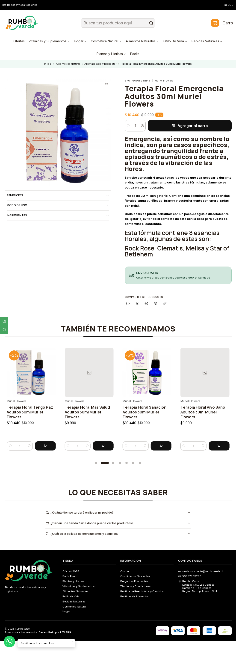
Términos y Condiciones (135, 586)
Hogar (66, 611)
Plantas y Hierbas (73, 581)
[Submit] (151, 23)
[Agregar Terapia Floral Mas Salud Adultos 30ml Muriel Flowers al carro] (57, 445)
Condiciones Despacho (135, 576)
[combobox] (118, 23)
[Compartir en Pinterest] (155, 303)
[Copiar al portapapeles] (164, 303)
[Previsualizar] (5, 371)
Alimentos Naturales (75, 591)
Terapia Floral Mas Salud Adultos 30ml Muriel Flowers (41, 411)
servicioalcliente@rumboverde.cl (202, 571)
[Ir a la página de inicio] (21, 23)
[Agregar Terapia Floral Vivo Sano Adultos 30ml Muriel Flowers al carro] (173, 445)
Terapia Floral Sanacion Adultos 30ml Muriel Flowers (99, 411)
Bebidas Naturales (73, 601)
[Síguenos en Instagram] (4, 321)
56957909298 (191, 576)
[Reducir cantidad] (128, 125)
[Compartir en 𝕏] (137, 303)
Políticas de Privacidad (134, 596)
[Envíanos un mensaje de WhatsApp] (9, 641)
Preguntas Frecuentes (134, 581)
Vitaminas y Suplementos (78, 586)
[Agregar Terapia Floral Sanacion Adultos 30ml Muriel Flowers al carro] (115, 445)
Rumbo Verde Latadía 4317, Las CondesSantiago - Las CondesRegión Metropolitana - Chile (200, 586)
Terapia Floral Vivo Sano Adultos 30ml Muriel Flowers (157, 411)
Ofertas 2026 (70, 571)
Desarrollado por (55, 632)
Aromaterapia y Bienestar (100, 64)
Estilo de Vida (71, 596)
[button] (96, 463)
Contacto (126, 571)
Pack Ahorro (70, 576)
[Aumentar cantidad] (142, 125)
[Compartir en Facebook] (128, 303)
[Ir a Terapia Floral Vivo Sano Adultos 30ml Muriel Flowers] (159, 372)
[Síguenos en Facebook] (4, 330)
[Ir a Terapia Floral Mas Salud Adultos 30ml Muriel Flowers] (43, 372)
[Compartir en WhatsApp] (146, 303)
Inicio (47, 64)
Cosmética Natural (68, 64)
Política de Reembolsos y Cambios (142, 591)
